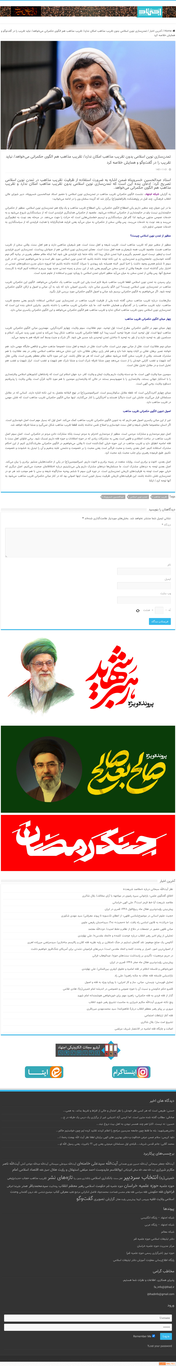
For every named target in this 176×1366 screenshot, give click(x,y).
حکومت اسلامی (95, 1186)
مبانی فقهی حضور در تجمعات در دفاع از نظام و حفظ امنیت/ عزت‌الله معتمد (130, 929)
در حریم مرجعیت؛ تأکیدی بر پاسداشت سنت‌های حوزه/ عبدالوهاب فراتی (132, 956)
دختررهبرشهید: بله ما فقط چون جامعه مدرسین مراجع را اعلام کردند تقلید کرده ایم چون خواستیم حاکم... (115, 1131)
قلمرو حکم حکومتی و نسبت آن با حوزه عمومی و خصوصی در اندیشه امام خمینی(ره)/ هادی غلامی (118, 989)
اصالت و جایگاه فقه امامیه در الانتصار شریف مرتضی (144, 1029)
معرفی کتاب (60, 1192)
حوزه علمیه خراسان (141, 1185)
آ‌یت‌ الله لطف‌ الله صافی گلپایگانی (139, 1170)
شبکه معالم (167, 1232)
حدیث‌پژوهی (14, 1178)
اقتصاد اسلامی (29, 1170)
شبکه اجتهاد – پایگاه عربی (159, 1225)
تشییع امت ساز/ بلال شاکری (157, 1022)
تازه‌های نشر (60, 1178)
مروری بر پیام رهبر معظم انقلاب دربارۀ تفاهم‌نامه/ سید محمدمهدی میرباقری (130, 1009)
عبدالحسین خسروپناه (113, 497)
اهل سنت (118, 1178)
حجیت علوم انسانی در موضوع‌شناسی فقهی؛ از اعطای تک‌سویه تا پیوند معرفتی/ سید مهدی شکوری (117, 916)
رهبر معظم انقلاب (71, 1186)
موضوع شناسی (45, 1192)
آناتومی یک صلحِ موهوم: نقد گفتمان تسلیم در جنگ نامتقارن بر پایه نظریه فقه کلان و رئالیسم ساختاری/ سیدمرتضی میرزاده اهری (100, 942)
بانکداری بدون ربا (82, 1178)
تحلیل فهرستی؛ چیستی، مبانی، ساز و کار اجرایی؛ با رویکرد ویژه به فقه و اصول (129, 982)
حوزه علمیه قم (114, 1186)
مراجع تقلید (74, 1192)
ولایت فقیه (157, 1199)
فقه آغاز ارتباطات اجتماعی (158, 1015)
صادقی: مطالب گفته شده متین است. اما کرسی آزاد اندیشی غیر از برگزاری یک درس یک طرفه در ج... (117, 1117)
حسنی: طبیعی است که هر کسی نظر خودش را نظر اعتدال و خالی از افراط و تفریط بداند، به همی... (118, 1111)
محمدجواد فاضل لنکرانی (95, 1192)
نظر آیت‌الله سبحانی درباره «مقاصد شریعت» (148, 889)
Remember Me (142, 1336)
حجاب (25, 1178)
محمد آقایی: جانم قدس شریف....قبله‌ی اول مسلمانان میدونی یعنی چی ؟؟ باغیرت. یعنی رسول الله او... (116, 1144)
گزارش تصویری (104, 1199)
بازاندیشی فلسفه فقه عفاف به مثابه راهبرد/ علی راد (144, 976)
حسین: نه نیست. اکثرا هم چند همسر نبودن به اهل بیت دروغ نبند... (135, 1124)
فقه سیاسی (141, 1192)
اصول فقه (44, 1170)
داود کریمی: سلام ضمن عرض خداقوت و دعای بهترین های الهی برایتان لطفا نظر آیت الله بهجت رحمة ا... (115, 1137)
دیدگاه (166, 525)
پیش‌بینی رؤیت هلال (125, 1199)
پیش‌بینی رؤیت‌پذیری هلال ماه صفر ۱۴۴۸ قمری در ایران (141, 962)
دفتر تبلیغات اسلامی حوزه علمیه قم (154, 1239)
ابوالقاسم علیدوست (109, 1169)
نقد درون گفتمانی (28, 1192)
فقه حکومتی (155, 1192)
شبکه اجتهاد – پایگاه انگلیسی (157, 1218)
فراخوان (169, 1192)
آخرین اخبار (155, 31)
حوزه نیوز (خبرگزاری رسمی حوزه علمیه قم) (150, 1253)
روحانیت (53, 1186)
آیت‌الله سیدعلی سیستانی (62, 1164)
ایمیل (168, 579)
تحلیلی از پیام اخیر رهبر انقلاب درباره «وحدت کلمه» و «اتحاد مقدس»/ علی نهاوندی (125, 936)
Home (168, 31)
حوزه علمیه (166, 1186)
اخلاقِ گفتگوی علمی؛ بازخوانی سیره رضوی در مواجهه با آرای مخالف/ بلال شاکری (127, 896)
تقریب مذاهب (160, 497)
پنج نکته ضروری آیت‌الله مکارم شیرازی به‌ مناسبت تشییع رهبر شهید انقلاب (131, 1002)
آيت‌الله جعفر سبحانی (161, 1164)
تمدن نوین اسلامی (138, 497)
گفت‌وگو (84, 1199)
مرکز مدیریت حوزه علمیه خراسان (155, 1246)
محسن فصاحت (117, 1192)
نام (169, 565)
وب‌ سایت (165, 593)
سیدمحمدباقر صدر (34, 1186)
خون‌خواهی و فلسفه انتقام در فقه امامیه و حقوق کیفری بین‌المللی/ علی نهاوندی (127, 969)
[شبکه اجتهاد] (88, 12)
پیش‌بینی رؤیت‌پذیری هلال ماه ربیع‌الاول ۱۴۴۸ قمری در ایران (139, 909)
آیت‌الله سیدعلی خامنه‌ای (97, 1163)
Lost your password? (159, 1346)
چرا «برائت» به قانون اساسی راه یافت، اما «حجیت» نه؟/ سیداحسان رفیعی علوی (127, 922)
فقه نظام (130, 1192)
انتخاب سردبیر (140, 1177)
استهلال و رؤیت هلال (64, 1169)
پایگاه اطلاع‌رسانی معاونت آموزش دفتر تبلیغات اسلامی (143, 1260)
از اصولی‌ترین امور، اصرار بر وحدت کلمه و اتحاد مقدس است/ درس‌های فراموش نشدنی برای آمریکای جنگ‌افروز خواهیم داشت (102, 949)
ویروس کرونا (142, 1199)
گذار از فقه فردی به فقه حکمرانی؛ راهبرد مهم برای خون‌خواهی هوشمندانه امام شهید (125, 996)
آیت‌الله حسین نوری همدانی (133, 1164)
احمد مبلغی (87, 1169)
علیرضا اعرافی (14, 1186)
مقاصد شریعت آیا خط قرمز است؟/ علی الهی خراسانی (142, 902)
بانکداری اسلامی (101, 1178)
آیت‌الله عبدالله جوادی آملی (34, 1164)
